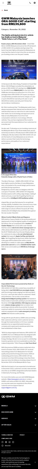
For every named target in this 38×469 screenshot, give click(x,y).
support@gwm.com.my (9, 388)
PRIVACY (22, 435)
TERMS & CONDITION (7, 435)
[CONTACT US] (30, 3)
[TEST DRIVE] (35, 3)
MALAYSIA (8, 445)
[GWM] (9, 3)
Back (6, 10)
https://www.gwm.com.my (16, 379)
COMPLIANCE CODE (6, 438)
